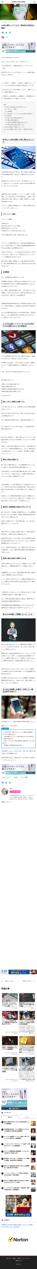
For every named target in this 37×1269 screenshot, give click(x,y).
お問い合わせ (8, 1258)
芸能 (5, 1133)
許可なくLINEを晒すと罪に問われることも (16, 107)
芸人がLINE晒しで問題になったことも (15, 127)
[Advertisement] (18, 885)
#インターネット (24, 1224)
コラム (5, 1125)
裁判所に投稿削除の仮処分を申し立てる (17, 122)
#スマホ (3, 1226)
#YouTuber (7, 1224)
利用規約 (19, 1258)
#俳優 (30, 1224)
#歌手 (15, 1226)
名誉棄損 (9, 111)
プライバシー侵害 (11, 109)
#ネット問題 (24, 777)
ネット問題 (4, 22)
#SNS (18, 1226)
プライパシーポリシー (26, 1258)
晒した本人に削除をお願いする (15, 118)
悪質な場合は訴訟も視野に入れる (15, 124)
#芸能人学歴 (17, 1224)
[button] (30, 80)
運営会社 (14, 1258)
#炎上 (12, 1224)
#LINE (15, 777)
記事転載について (18, 1260)
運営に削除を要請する (13, 120)
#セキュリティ (6, 777)
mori (11, 788)
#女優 (2, 1224)
